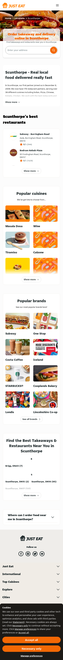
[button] (53, 50)
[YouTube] (42, 554)
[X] (35, 554)
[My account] (57, 5)
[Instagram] (28, 554)
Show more (11, 102)
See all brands (29, 419)
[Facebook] (21, 554)
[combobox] (27, 50)
